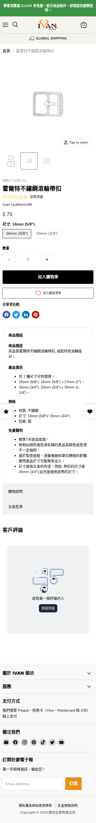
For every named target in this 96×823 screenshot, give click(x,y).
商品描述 (15, 335)
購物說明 (15, 491)
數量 (6, 248)
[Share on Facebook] (6, 314)
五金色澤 (15, 506)
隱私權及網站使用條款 (35, 805)
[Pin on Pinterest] (35, 314)
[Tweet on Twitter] (16, 314)
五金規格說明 (68, 805)
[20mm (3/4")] (47, 239)
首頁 (6, 51)
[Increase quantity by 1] (47, 259)
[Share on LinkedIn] (26, 314)
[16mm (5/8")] (18, 239)
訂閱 (73, 783)
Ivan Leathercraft (17, 204)
